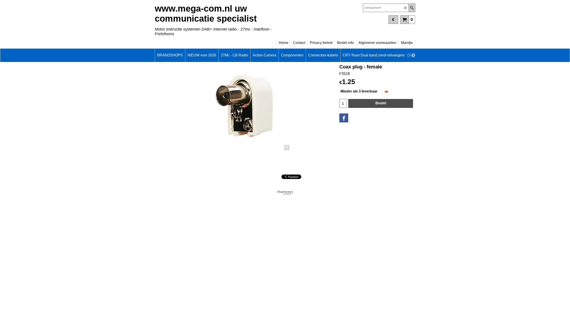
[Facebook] (343, 117)
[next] (413, 55)
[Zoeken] (412, 8)
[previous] (409, 55)
